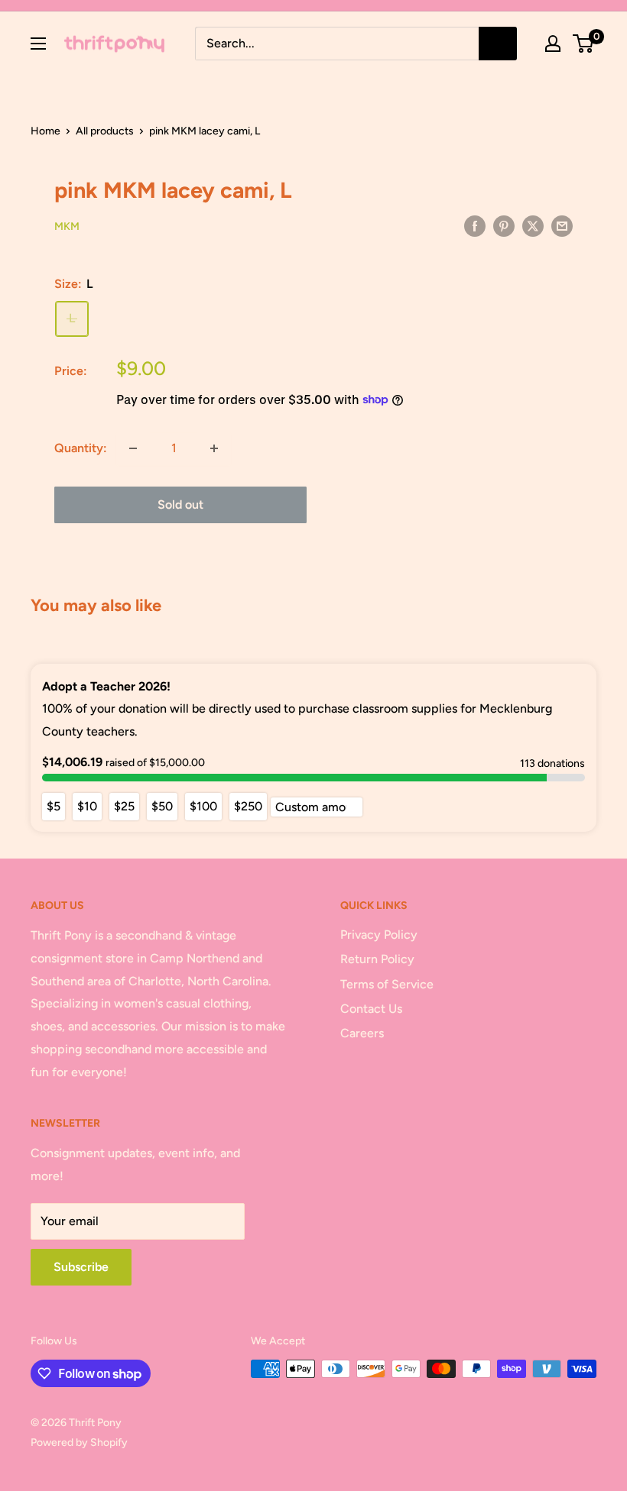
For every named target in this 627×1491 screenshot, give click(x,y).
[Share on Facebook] (475, 225)
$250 (248, 806)
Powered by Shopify (79, 1442)
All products (105, 131)
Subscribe (81, 1267)
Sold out (180, 504)
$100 (203, 806)
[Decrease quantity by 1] (133, 448)
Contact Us (371, 1008)
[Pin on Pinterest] (504, 225)
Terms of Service (387, 984)
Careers (362, 1033)
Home (45, 131)
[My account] (552, 43)
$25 (124, 806)
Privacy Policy (378, 934)
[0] (583, 43)
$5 (53, 806)
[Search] (498, 43)
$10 (87, 806)
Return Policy (377, 959)
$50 (162, 806)
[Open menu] (38, 43)
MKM (67, 226)
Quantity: (80, 448)
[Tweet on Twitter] (533, 225)
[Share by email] (562, 225)
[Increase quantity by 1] (214, 448)
